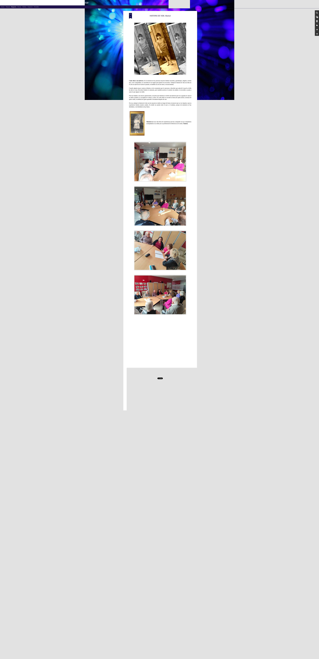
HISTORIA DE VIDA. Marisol (160, 15)
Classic (3, 6)
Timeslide (36, 6)
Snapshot (30, 6)
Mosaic (19, 6)
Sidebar (24, 6)
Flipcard (8, 6)
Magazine (13, 6)
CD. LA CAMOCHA (169, 373)
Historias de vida (163, 375)
